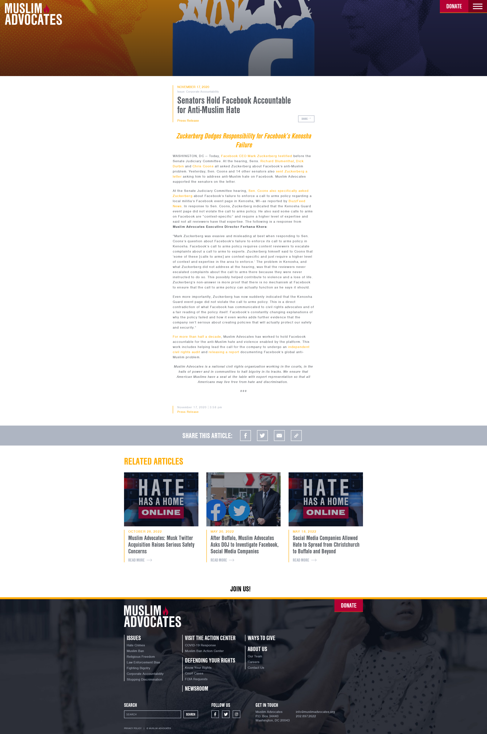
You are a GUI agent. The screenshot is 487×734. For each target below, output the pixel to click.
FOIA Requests (196, 679)
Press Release (188, 120)
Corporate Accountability (202, 92)
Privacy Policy (133, 728)
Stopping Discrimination (144, 679)
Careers (253, 662)
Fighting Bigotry (138, 668)
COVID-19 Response (200, 645)
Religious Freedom (141, 657)
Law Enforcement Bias (143, 662)
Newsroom (196, 688)
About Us (257, 649)
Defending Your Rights (210, 660)
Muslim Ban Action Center (204, 651)
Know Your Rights (198, 668)
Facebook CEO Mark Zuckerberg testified (256, 156)
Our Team (255, 656)
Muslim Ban (135, 651)
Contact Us (256, 668)
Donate (454, 6)
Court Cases (194, 673)
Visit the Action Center (210, 638)
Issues (134, 638)
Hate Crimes (136, 645)
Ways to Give (261, 638)
